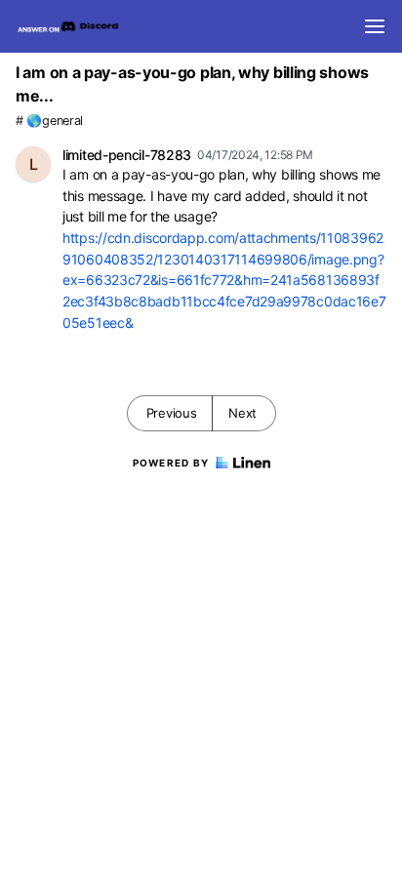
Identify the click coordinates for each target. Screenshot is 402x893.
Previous (171, 413)
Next (242, 413)
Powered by (171, 462)
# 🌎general (49, 120)
